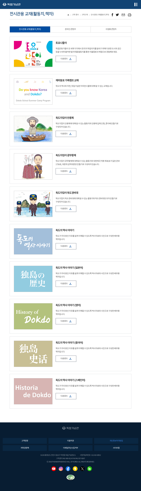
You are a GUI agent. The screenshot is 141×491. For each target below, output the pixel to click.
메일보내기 (123, 15)
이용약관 (70, 441)
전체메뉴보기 (135, 4)
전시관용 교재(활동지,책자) (30, 29)
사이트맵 (116, 448)
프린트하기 (129, 15)
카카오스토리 (75, 468)
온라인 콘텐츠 (70, 29)
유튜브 (53, 468)
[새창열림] (112, 15)
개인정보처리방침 (116, 441)
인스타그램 (61, 468)
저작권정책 (25, 448)
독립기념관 (12, 4)
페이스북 (68, 468)
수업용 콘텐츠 (110, 29)
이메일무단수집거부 (70, 448)
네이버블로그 (89, 468)
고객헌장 (24, 441)
